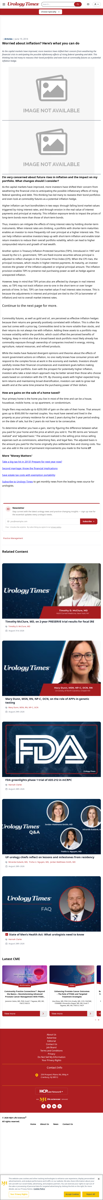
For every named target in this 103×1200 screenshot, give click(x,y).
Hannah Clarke (15, 784)
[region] (51, 1187)
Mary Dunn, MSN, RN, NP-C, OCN (23, 707)
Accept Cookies (72, 1194)
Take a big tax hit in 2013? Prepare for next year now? (32, 461)
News (55, 1124)
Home (33, 1124)
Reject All (91, 1194)
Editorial (51, 1041)
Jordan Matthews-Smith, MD (63, 862)
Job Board (51, 1047)
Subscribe (87, 521)
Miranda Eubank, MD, (18, 862)
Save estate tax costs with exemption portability (28, 475)
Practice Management (13, 538)
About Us (51, 1034)
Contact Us (51, 1044)
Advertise (51, 1037)
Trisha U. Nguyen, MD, (39, 862)
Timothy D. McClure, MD (19, 626)
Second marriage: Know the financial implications (30, 468)
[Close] (99, 1179)
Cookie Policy (39, 1189)
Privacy (51, 1053)
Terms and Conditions (51, 1050)
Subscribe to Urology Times (17, 481)
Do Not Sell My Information (51, 1057)
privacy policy (56, 527)
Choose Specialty (48, 11)
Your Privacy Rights (51, 1060)
